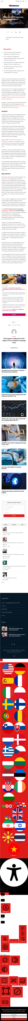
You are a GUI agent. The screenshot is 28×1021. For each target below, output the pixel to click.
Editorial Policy (4, 609)
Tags (22, 524)
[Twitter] (12, 32)
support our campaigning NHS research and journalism (13, 310)
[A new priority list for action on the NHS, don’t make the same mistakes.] (5, 564)
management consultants (8, 210)
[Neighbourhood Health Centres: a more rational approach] (5, 541)
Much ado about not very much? (10, 578)
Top (14, 656)
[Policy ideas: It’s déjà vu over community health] (5, 531)
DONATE (14, 314)
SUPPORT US (18, 1)
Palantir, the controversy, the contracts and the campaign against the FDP (13, 419)
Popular (14, 524)
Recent (5, 524)
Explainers (10, 13)
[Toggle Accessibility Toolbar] (1, 660)
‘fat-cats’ (7, 178)
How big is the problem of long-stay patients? (11, 467)
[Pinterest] (17, 325)
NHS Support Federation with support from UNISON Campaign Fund (13, 23)
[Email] (20, 32)
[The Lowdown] (14, 5)
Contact (3, 615)
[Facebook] (8, 32)
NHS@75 (4, 13)
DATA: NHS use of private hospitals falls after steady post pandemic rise (14, 395)
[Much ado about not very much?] (5, 576)
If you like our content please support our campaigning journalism (11, 288)
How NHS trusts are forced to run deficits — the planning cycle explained (14, 371)
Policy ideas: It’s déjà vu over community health (13, 532)
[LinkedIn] (16, 32)
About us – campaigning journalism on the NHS (11, 602)
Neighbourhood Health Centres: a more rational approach (17, 635)
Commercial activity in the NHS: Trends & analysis (13, 491)
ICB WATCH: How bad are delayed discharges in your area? (14, 443)
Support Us (4, 605)
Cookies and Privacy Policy (7, 612)
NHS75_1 (13, 322)
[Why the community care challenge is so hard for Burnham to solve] (5, 552)
